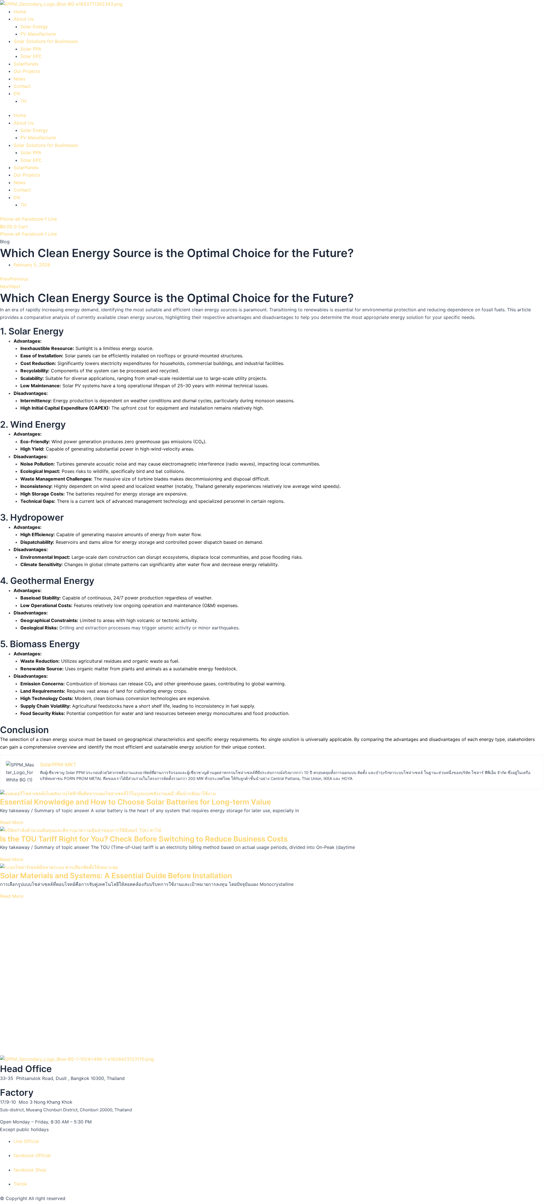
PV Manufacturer (38, 34)
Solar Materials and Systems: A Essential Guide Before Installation (116, 875)
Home (20, 11)
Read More (11, 822)
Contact (22, 86)
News (19, 79)
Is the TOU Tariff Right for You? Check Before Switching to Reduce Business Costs (144, 838)
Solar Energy (34, 26)
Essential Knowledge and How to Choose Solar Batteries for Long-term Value (135, 801)
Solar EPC (31, 56)
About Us (24, 19)
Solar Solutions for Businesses (46, 41)
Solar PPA (30, 49)
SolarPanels (26, 64)
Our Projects (27, 71)
